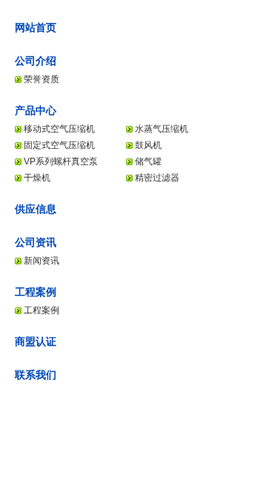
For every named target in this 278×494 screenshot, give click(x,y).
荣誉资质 (41, 79)
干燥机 (37, 178)
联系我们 (35, 375)
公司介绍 (35, 61)
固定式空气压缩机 (59, 145)
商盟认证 (35, 341)
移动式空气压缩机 (59, 129)
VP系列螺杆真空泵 (61, 161)
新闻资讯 (41, 261)
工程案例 (35, 292)
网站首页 (35, 27)
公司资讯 (35, 242)
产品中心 (35, 110)
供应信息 (35, 209)
